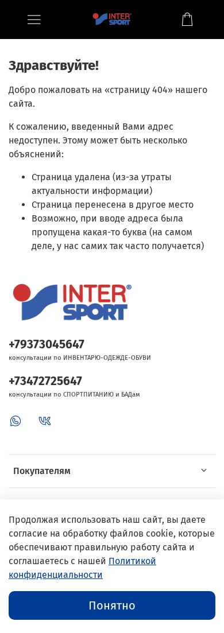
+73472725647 (45, 381)
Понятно (112, 605)
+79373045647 (46, 344)
